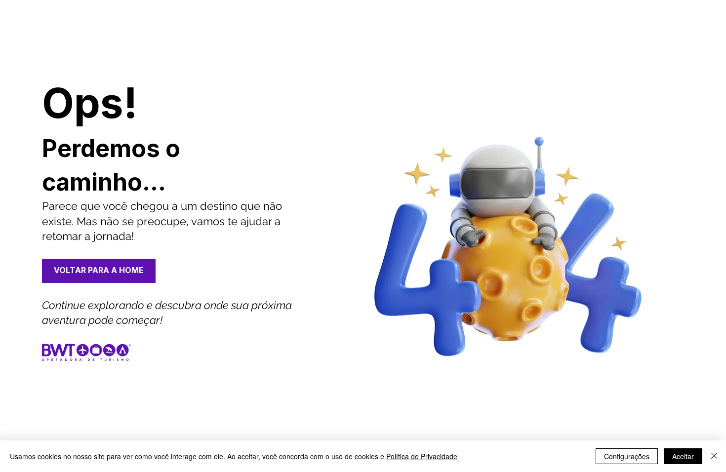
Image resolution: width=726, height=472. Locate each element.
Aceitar (683, 456)
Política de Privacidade (421, 456)
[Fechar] (714, 456)
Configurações (626, 456)
